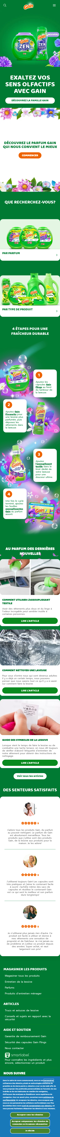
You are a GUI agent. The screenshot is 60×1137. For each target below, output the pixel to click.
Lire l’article (30, 621)
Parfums (9, 988)
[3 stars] (28, 823)
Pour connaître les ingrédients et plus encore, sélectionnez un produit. (28, 1061)
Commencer (30, 155)
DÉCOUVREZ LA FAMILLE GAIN (30, 100)
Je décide (30, 1130)
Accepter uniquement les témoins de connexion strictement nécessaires (30, 1123)
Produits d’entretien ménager (23, 993)
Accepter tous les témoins (30, 1114)
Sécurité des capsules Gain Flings (25, 1042)
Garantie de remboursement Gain (25, 1036)
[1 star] (22, 823)
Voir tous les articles (30, 776)
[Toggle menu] (54, 5)
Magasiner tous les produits (22, 976)
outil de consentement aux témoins (37, 1105)
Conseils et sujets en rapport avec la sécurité (28, 1017)
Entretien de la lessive (18, 982)
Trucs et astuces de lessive (22, 1010)
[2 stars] (25, 823)
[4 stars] (32, 823)
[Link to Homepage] (29, 9)
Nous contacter (14, 1048)
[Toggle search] (4, 5)
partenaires (49, 1080)
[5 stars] (35, 823)
